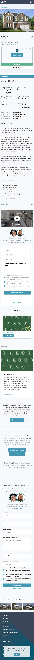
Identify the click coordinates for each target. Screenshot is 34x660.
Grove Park (25, 6)
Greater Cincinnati (12, 6)
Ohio (6, 6)
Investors (5, 621)
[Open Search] (31, 2)
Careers (5, 616)
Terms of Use (7, 644)
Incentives (6, 627)
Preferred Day (10, 553)
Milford (19, 6)
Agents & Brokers (8, 629)
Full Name (5, 513)
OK (17, 654)
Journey (5, 635)
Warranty (5, 618)
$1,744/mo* (16, 43)
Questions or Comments (10, 537)
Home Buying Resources (10, 632)
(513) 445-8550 (21, 242)
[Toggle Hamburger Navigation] (3, 2)
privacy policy (22, 651)
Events (5, 624)
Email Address (7, 521)
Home (2, 6)
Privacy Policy (17, 302)
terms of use (11, 651)
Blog (4, 638)
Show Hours (17, 71)
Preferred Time (10, 561)
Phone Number (7, 529)
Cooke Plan (4, 7)
